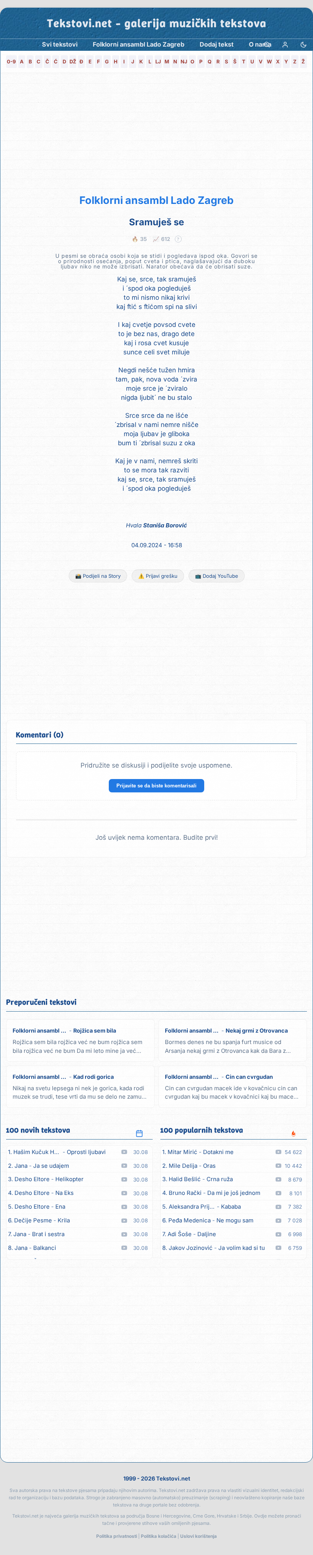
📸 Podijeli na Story (98, 576)
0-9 (11, 61)
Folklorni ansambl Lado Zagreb (156, 200)
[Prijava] (285, 44)
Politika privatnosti (116, 1536)
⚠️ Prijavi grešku (157, 576)
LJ (158, 61)
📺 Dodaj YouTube (216, 576)
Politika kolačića (158, 1536)
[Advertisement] (156, 132)
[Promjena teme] (303, 44)
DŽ (72, 61)
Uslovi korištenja (198, 1536)
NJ (184, 61)
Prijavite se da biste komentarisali (156, 786)
